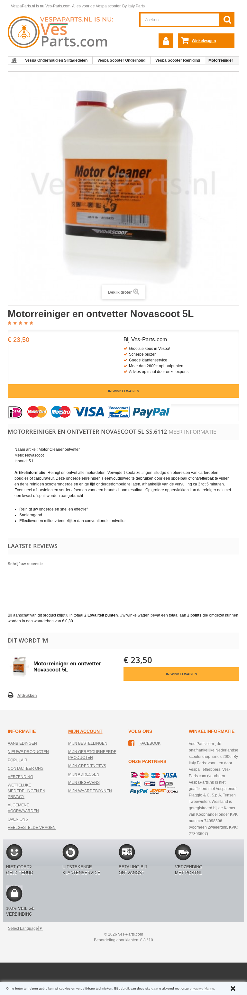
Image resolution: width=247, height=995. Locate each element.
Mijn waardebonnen (90, 791)
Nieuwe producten (28, 752)
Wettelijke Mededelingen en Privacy (26, 791)
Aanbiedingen (22, 743)
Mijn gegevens (84, 782)
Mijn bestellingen (87, 743)
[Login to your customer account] (166, 40)
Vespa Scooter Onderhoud (121, 60)
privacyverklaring (202, 988)
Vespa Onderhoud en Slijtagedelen (56, 60)
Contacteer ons (25, 768)
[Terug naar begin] (14, 60)
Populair (17, 760)
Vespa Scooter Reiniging (177, 60)
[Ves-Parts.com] (63, 32)
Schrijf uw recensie (25, 564)
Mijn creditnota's (87, 766)
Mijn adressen (83, 774)
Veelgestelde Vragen (32, 827)
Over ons (18, 819)
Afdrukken (27, 695)
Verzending (20, 777)
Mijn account (85, 731)
